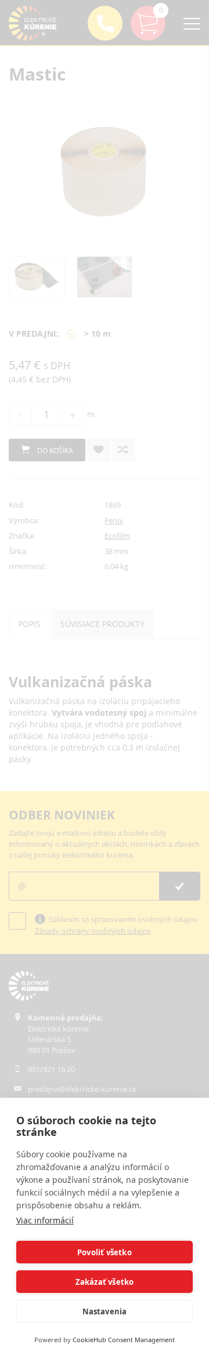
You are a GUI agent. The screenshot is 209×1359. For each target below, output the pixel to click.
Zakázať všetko (104, 1282)
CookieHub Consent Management (124, 1339)
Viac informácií (45, 1220)
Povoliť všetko (104, 1252)
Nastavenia (104, 1311)
